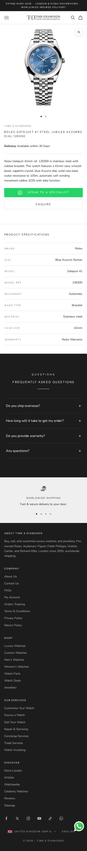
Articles (9, 778)
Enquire (43, 204)
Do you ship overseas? (23, 406)
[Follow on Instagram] (28, 818)
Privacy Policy (13, 618)
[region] (43, 496)
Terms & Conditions (17, 611)
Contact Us (11, 583)
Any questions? (17, 451)
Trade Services (13, 743)
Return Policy (13, 625)
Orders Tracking (14, 604)
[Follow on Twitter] (17, 818)
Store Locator (13, 771)
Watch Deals (12, 681)
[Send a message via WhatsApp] (79, 826)
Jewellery (10, 688)
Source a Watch (14, 715)
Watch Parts (12, 674)
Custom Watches (15, 653)
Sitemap (9, 805)
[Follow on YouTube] (39, 818)
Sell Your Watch (14, 722)
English (68, 831)
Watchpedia (12, 784)
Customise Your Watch (19, 708)
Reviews (9, 798)
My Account (12, 597)
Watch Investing (15, 750)
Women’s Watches (16, 667)
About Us (10, 576)
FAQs (8, 590)
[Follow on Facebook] (6, 818)
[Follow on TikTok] (50, 818)
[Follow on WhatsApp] (61, 818)
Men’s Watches (14, 660)
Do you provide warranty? (25, 436)
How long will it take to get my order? (35, 420)
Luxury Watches (15, 646)
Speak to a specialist (48, 192)
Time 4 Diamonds (17, 125)
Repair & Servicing (16, 729)
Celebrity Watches (16, 791)
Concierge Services (16, 736)
